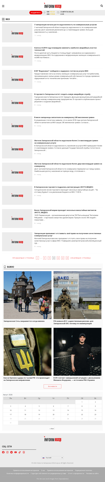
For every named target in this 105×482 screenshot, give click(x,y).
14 (68, 410)
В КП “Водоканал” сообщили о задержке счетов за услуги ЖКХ (61, 71)
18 (25, 414)
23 (95, 414)
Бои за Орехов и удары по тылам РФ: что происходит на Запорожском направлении (27, 379)
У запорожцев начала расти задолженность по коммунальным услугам (65, 24)
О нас (43, 470)
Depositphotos (64, 479)
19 (39, 414)
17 (10, 414)
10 (10, 410)
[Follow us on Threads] (24, 452)
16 (95, 410)
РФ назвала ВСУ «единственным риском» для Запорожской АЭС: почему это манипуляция (73, 322)
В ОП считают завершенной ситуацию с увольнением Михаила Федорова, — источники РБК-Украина (77, 379)
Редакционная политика (83, 470)
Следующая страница (80, 258)
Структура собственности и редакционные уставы (48, 473)
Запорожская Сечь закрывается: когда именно (24, 321)
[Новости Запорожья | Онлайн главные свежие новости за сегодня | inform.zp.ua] (52, 6)
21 (68, 414)
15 (82, 410)
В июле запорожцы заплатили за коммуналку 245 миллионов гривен (64, 117)
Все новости (52, 386)
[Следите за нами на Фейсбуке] (3, 452)
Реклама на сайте (92, 473)
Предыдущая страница (23, 258)
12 (62, 258)
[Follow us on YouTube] (15, 452)
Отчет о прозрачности (76, 473)
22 (82, 414)
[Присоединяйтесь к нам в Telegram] (11, 452)
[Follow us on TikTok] (19, 452)
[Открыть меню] (3, 6)
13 (67, 258)
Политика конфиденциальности (17, 473)
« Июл (52, 429)
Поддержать (36, 13)
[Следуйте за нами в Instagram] (7, 452)
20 (53, 414)
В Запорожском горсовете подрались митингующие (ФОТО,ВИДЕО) (63, 187)
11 (58, 258)
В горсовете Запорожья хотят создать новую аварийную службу (62, 94)
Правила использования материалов (26, 470)
